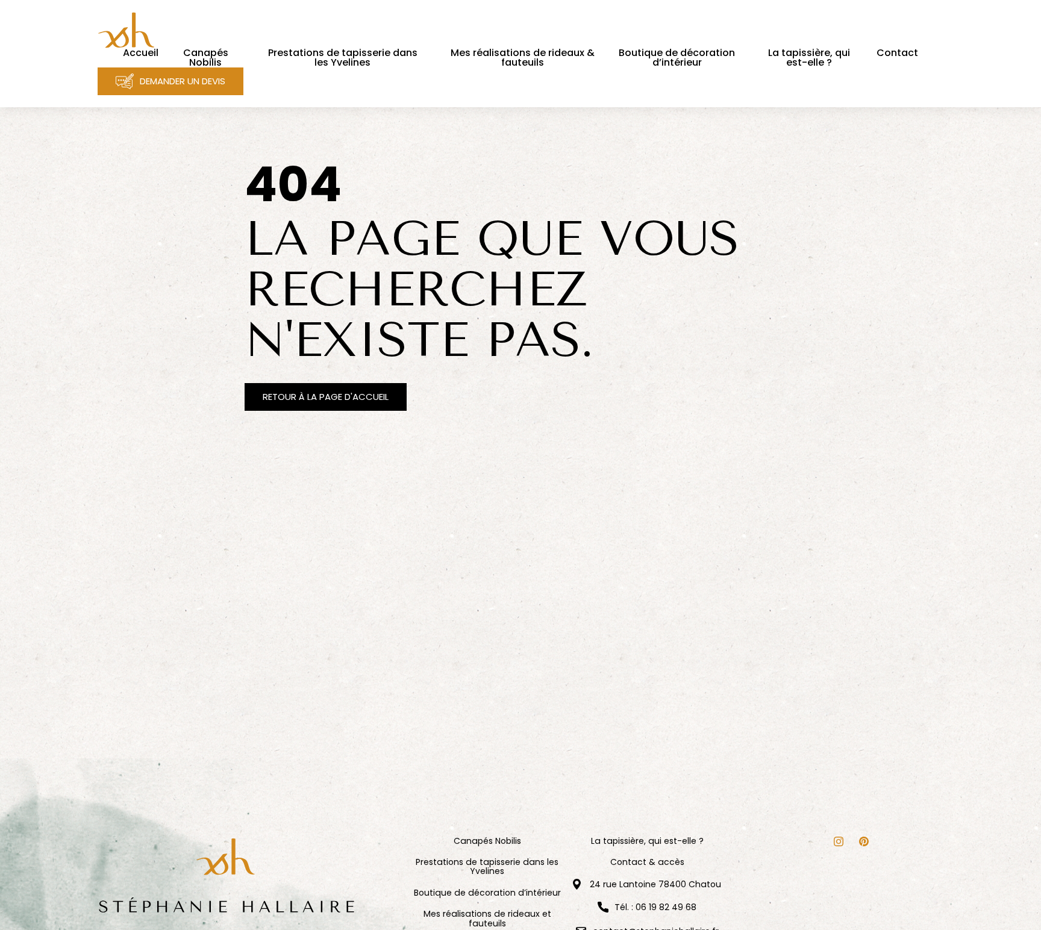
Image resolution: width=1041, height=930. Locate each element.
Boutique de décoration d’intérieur (487, 892)
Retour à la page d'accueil (326, 396)
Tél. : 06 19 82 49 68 (655, 907)
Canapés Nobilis (487, 841)
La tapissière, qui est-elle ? (647, 841)
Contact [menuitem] (897, 53)
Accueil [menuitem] (140, 53)
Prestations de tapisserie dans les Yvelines (487, 867)
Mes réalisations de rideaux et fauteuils (487, 919)
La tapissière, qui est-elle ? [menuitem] (809, 57)
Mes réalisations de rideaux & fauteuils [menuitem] (523, 57)
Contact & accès (647, 862)
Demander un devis (182, 81)
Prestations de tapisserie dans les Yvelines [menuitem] (342, 57)
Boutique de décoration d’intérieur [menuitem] (677, 57)
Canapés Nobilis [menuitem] (205, 57)
